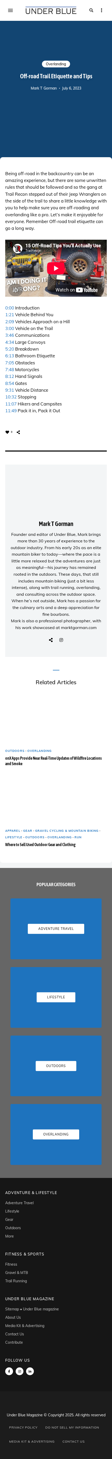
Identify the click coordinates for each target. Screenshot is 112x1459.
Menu (10, 10)
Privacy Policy (23, 1427)
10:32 (11, 396)
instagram (19, 1371)
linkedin (30, 1371)
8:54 (9, 383)
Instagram (61, 640)
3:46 (9, 335)
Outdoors (14, 751)
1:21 (9, 314)
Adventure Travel (19, 1203)
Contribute (14, 1342)
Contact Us (14, 1334)
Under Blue (65, 534)
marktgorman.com (79, 627)
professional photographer (64, 620)
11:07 (11, 404)
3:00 (9, 328)
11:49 (11, 410)
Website (51, 640)
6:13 (9, 355)
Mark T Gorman (44, 88)
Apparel (12, 831)
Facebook (9, 1371)
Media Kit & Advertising (24, 1325)
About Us (13, 1317)
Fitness (11, 1264)
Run (78, 837)
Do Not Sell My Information (72, 1427)
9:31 (9, 390)
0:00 (9, 307)
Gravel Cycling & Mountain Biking (66, 831)
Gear (27, 831)
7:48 (9, 369)
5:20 (9, 349)
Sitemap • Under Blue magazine (32, 1309)
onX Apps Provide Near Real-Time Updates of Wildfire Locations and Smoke (53, 761)
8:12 (9, 376)
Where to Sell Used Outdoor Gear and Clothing (40, 844)
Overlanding (56, 64)
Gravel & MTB (16, 1272)
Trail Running (16, 1281)
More (9, 1236)
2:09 (9, 321)
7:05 (9, 362)
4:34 (9, 342)
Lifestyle (13, 837)
